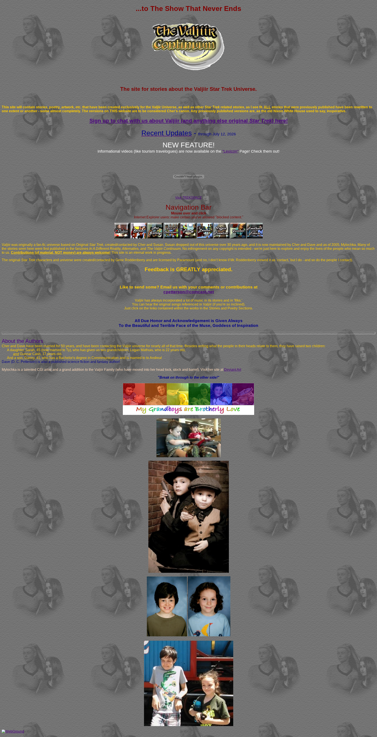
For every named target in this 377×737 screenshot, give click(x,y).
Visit (188, 197)
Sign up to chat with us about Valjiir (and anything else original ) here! (188, 121)
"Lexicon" (230, 151)
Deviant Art (232, 369)
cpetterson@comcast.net (188, 292)
